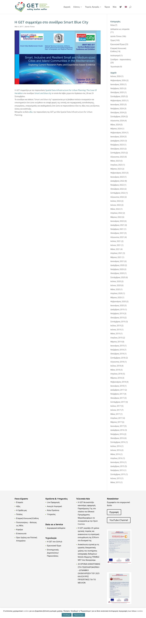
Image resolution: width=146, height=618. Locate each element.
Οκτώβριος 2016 (117, 438)
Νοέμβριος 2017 (117, 394)
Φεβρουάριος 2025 (118, 100)
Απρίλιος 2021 (116, 253)
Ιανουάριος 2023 (117, 177)
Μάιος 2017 (115, 414)
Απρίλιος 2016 (116, 458)
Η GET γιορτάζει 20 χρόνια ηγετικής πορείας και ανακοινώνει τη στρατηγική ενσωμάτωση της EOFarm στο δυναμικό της (88, 534)
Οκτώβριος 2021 (117, 233)
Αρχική (67, 7)
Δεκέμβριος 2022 (117, 181)
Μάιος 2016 (115, 454)
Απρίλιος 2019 (116, 337)
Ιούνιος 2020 (115, 285)
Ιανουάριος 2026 (117, 84)
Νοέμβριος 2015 (117, 470)
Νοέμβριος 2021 (117, 229)
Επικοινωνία (21, 533)
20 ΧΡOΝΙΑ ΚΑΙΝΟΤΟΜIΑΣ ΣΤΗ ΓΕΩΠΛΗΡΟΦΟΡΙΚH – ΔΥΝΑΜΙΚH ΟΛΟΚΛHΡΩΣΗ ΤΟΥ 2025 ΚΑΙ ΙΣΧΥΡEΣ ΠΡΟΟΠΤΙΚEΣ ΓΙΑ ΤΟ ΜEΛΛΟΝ (89, 573)
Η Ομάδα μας (21, 510)
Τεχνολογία (114, 66)
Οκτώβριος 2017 (117, 398)
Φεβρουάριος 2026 (118, 80)
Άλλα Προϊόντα (53, 510)
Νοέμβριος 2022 (117, 185)
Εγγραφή (114, 512)
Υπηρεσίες (51, 514)
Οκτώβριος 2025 (117, 92)
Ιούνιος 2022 (115, 205)
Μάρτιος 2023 (116, 169)
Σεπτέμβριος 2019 (117, 321)
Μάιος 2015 (115, 482)
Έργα (107, 7)
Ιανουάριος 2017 (117, 426)
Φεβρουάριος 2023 (118, 173)
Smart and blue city (43, 93)
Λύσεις (76, 7)
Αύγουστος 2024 (117, 120)
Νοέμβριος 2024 (117, 108)
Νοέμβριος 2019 (117, 313)
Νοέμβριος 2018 (117, 349)
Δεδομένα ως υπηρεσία (119, 29)
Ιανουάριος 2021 (117, 261)
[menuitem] (126, 10)
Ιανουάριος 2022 (117, 221)
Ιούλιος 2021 (115, 241)
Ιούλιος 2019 (115, 325)
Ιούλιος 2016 (115, 446)
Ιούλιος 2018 (115, 365)
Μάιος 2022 (115, 209)
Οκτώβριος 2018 (117, 353)
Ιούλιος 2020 (115, 281)
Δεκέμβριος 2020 (117, 265)
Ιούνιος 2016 (115, 450)
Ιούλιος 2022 (115, 201)
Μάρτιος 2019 (116, 341)
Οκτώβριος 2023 (117, 148)
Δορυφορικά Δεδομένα (56, 528)
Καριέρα (19, 529)
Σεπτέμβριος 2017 (117, 402)
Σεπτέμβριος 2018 (117, 358)
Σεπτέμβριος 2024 (117, 116)
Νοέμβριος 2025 (117, 88)
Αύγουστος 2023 (117, 157)
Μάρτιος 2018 (116, 378)
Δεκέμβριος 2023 (117, 140)
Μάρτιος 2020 (116, 297)
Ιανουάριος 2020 (117, 305)
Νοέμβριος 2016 (117, 434)
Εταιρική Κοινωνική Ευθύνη (27, 518)
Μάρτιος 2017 (116, 422)
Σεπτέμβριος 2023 (117, 152)
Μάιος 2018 (115, 369)
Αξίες (18, 506)
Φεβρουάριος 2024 (118, 132)
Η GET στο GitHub (54, 541)
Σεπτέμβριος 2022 (117, 193)
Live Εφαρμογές (53, 502)
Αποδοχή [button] (66, 615)
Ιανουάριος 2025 (117, 104)
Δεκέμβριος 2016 (117, 430)
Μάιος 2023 (115, 161)
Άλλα (112, 25)
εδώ (31, 112)
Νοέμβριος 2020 (117, 269)
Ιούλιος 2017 (115, 406)
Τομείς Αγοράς (92, 7)
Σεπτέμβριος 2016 (117, 442)
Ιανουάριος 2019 (117, 345)
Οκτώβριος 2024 (117, 112)
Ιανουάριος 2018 (117, 386)
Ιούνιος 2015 (115, 478)
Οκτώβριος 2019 (117, 317)
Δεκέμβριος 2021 (117, 225)
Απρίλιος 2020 (116, 293)
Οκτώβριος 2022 (117, 189)
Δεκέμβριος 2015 (117, 466)
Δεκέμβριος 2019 (117, 309)
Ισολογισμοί (115, 55)
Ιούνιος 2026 (115, 76)
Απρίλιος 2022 (116, 213)
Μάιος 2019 (115, 333)
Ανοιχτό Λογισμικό (54, 506)
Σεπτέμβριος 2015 (117, 474)
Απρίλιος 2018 (116, 373)
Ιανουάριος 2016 (117, 462)
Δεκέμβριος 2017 (117, 390)
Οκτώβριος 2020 (117, 273)
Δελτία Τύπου (30, 26)
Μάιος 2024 (115, 124)
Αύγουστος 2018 (117, 361)
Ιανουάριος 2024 (117, 136)
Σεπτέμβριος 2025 (117, 96)
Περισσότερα (78, 615)
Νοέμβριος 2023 (117, 144)
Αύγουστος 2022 (117, 197)
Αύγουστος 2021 (117, 237)
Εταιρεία (19, 502)
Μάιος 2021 (115, 249)
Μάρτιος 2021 (116, 257)
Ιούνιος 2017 (115, 410)
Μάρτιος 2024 (116, 128)
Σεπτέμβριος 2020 (117, 277)
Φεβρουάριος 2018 (118, 382)
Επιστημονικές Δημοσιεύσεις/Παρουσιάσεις (53, 552)
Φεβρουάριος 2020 (118, 301)
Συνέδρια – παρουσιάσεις (120, 59)
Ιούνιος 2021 (115, 245)
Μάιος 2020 (115, 289)
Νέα (114, 7)
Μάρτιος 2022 (116, 217)
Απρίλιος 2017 (116, 418)
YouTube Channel (119, 520)
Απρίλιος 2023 (116, 165)
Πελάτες (19, 514)
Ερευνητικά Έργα (117, 44)
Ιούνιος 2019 (115, 329)
